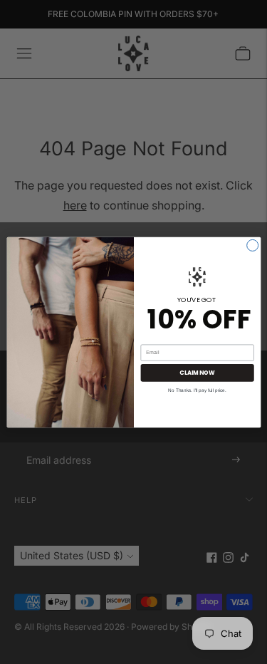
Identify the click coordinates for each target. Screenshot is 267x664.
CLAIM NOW (196, 372)
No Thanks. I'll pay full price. (197, 389)
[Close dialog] (252, 245)
